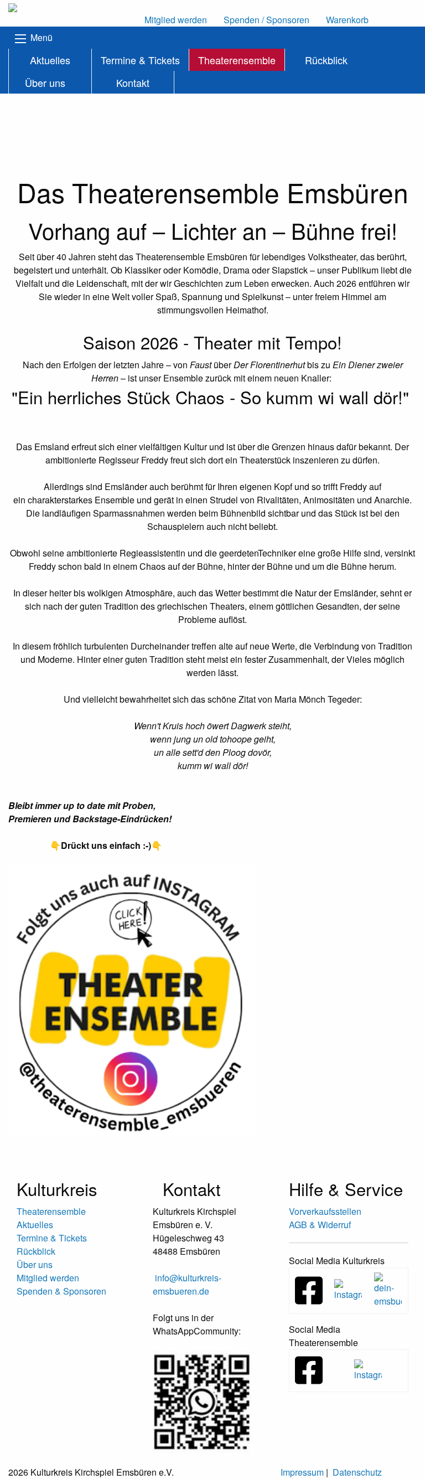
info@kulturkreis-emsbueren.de (187, 1284)
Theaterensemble (237, 60)
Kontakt (132, 82)
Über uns (45, 82)
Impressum (302, 1472)
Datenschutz (357, 1472)
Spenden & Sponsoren (61, 1291)
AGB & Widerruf (320, 1224)
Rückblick (326, 60)
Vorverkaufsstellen (325, 1211)
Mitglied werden (48, 1277)
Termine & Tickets (140, 60)
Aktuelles (50, 60)
